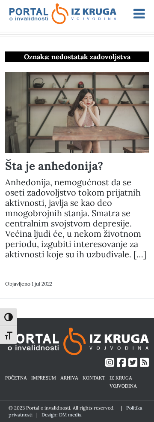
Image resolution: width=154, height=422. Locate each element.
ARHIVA (69, 377)
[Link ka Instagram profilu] (109, 362)
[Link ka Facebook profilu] (121, 362)
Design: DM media (61, 415)
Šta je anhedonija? (54, 166)
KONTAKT (94, 377)
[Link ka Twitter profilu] (132, 362)
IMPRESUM (43, 377)
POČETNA (16, 377)
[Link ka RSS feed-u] (144, 362)
